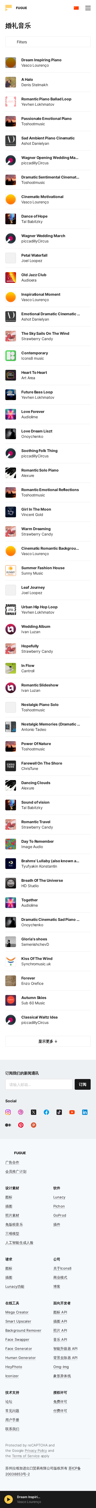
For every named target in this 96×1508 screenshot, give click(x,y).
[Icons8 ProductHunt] (33, 1125)
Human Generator (20, 1357)
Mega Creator (17, 1312)
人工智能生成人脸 (19, 1242)
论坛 (8, 1401)
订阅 (82, 1084)
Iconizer (12, 1376)
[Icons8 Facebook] (46, 1112)
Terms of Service (26, 1456)
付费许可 (60, 1410)
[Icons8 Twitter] (33, 1112)
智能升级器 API (65, 1348)
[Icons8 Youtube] (72, 1112)
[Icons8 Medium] (8, 1125)
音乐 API (60, 1339)
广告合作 (12, 1162)
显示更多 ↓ (48, 1041)
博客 (56, 1286)
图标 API (60, 1312)
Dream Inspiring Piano (29, 1497)
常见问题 (12, 1410)
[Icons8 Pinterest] (20, 1125)
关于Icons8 (62, 1268)
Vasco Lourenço (29, 1502)
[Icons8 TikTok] (59, 1112)
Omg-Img (61, 1367)
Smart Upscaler (18, 1321)
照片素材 (12, 1215)
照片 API (60, 1330)
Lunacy (59, 1197)
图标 (8, 1197)
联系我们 (12, 1429)
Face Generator (18, 1348)
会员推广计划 (15, 1171)
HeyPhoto (13, 1367)
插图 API (60, 1321)
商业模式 (60, 1277)
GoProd (59, 1215)
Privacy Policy (36, 1450)
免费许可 (60, 1401)
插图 (8, 1206)
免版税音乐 (14, 1224)
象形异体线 (62, 1376)
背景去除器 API (65, 1357)
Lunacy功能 (14, 1286)
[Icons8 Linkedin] (84, 1112)
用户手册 (12, 1420)
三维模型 (12, 1233)
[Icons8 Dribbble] (20, 1112)
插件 (56, 1224)
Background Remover (23, 1330)
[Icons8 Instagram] (8, 1112)
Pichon (59, 1206)
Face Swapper (17, 1339)
